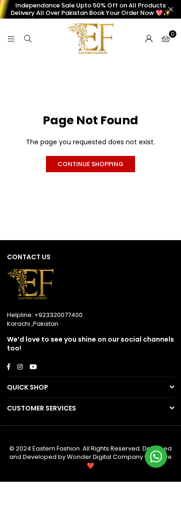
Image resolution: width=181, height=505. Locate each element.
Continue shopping (90, 164)
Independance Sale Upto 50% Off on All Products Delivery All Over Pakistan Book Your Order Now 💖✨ (90, 9)
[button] (165, 38)
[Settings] (149, 38)
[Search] (27, 38)
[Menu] (11, 38)
